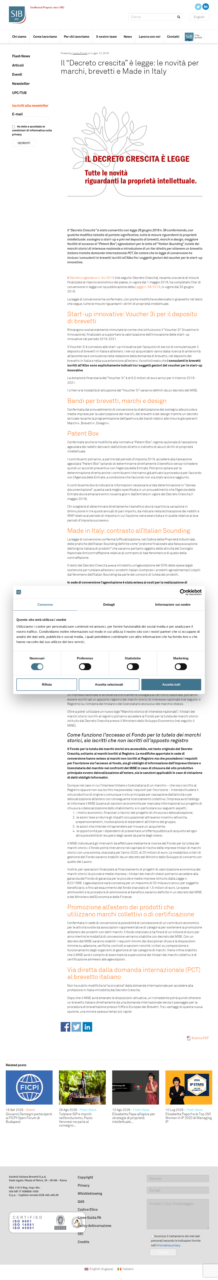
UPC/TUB (19, 93)
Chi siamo (19, 37)
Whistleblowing (90, 1193)
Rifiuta (47, 684)
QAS (81, 1201)
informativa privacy (168, 1245)
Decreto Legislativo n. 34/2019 (92, 278)
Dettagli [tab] (109, 604)
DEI (80, 1234)
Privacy (83, 1185)
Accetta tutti (171, 684)
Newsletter (21, 83)
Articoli (18, 65)
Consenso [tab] (45, 604)
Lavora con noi (149, 37)
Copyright (85, 1177)
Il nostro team (106, 37)
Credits (83, 1242)
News (128, 37)
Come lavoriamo (45, 37)
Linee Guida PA (89, 1217)
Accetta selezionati (109, 684)
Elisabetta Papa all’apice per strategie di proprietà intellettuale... (133, 1118)
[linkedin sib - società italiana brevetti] (205, 6)
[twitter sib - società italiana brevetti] (198, 6)
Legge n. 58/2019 (147, 287)
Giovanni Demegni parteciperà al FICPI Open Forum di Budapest (29, 1118)
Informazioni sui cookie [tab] (172, 604)
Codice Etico (88, 1209)
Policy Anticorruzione (94, 1226)
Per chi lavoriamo (76, 37)
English (199, 17)
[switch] (85, 666)
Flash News (21, 56)
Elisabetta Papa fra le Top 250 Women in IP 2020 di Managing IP (188, 1118)
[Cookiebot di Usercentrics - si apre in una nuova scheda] (183, 592)
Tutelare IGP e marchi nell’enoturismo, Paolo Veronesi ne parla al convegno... (76, 1119)
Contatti (173, 37)
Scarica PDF (200, 1038)
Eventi (17, 74)
